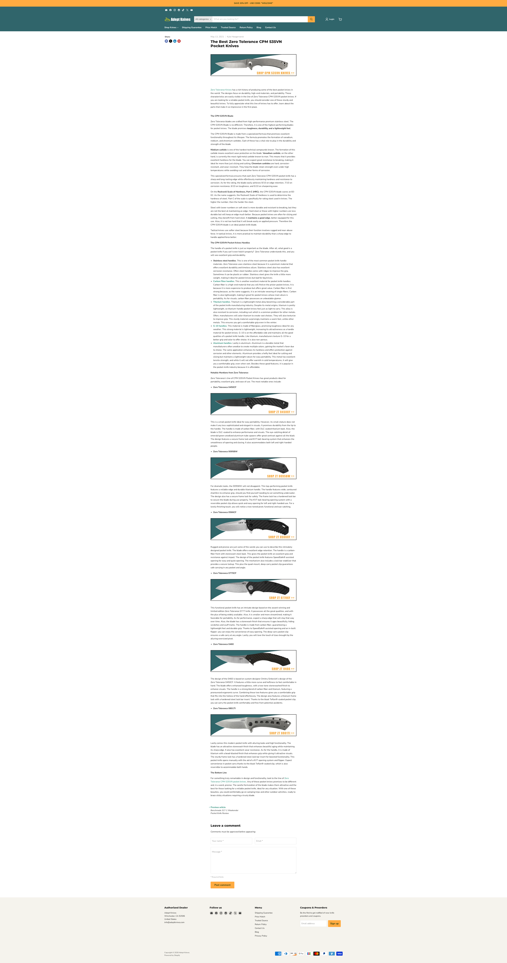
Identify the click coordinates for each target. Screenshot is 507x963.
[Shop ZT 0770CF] (253, 602)
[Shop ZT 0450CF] (253, 416)
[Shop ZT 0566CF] (253, 541)
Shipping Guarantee (191, 27)
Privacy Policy (261, 935)
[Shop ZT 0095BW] (253, 480)
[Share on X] (170, 41)
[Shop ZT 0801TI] (253, 737)
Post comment (222, 885)
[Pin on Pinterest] (179, 41)
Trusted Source (228, 27)
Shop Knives (170, 27)
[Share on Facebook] (166, 41)
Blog (259, 27)
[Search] (311, 19)
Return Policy (246, 27)
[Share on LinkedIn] (174, 41)
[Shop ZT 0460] (253, 673)
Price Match (211, 27)
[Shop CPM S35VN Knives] (253, 77)
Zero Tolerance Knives (221, 89)
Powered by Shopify (172, 955)
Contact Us (270, 27)
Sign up (334, 923)
